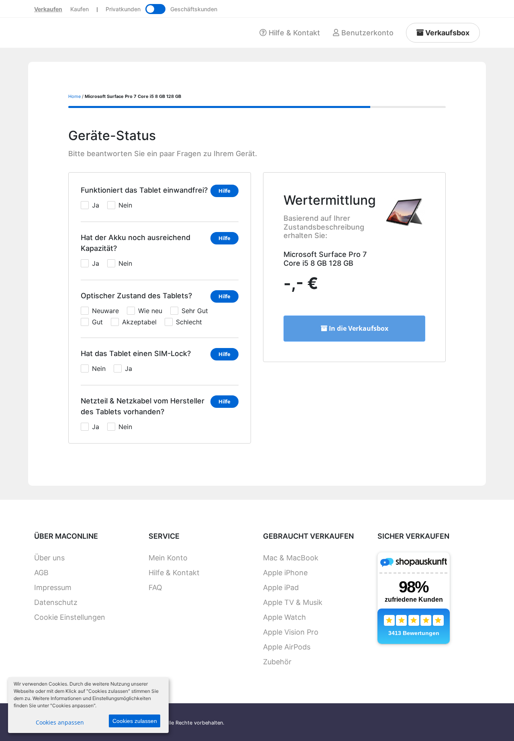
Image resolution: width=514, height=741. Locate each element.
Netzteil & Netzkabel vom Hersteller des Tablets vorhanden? (142, 406)
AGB (41, 572)
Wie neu (150, 311)
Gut (97, 322)
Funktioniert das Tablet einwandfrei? (144, 190)
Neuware (105, 311)
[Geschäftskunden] (155, 9)
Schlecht (189, 322)
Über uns (49, 558)
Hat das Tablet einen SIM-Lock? (136, 353)
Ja (95, 205)
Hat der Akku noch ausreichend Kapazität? (135, 242)
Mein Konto (168, 558)
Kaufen (79, 9)
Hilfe (224, 190)
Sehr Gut (195, 311)
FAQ (155, 587)
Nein (125, 205)
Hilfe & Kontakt (174, 572)
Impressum (52, 587)
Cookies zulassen (134, 721)
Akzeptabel (139, 322)
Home (74, 96)
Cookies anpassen (60, 722)
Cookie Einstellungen (69, 617)
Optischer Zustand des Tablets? (136, 295)
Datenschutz (56, 602)
